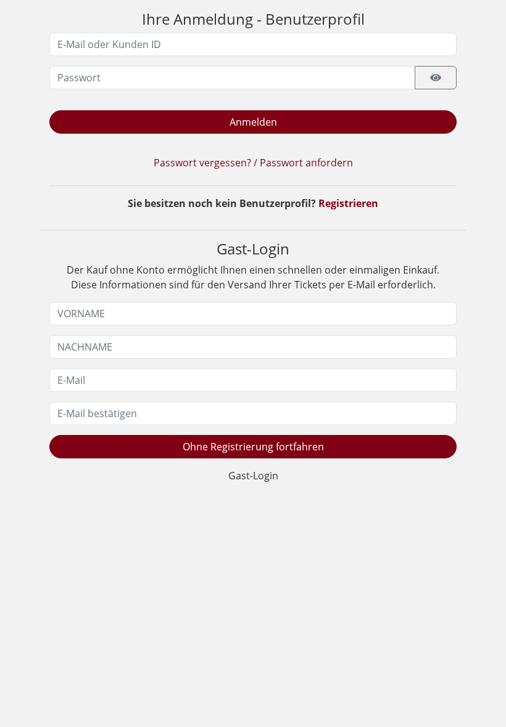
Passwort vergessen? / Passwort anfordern (253, 162)
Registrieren (348, 203)
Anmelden (253, 122)
